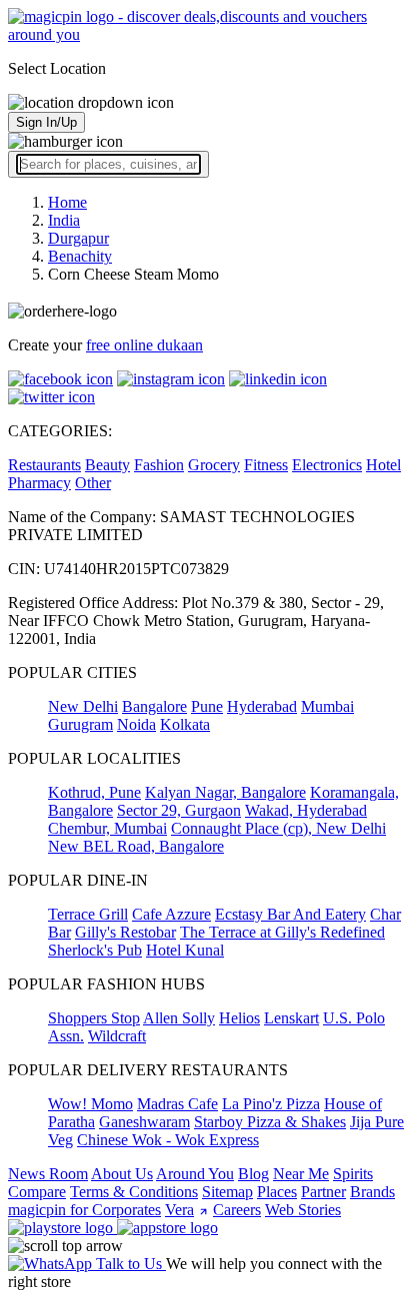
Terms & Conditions (134, 1191)
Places (277, 1191)
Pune (207, 706)
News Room (48, 1173)
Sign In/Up (46, 122)
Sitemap (227, 1191)
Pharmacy (39, 482)
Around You (195, 1173)
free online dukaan (144, 344)
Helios (239, 1017)
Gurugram (80, 724)
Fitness (266, 464)
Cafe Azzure (171, 914)
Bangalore (154, 706)
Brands (372, 1191)
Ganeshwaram (144, 1121)
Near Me (301, 1173)
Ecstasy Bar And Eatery (290, 914)
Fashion (159, 464)
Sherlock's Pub (95, 950)
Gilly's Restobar (125, 932)
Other (93, 482)
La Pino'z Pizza (271, 1103)
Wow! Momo (90, 1103)
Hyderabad (262, 706)
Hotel (383, 464)
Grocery (214, 464)
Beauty (107, 464)
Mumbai (327, 706)
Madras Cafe (177, 1103)
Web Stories (303, 1209)
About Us (122, 1173)
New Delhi (83, 706)
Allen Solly (179, 1017)
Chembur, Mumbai (107, 828)
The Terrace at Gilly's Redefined (282, 932)
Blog (253, 1173)
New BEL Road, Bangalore (136, 846)
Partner (323, 1191)
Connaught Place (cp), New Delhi (278, 828)
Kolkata (185, 724)
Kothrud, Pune (94, 792)
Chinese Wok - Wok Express (168, 1139)
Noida (136, 724)
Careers (237, 1209)
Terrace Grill (88, 914)
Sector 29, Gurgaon (179, 810)
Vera (179, 1209)
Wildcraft (117, 1035)
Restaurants (44, 464)
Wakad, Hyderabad (306, 810)
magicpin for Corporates (84, 1209)
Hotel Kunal (185, 950)
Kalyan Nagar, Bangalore (225, 792)
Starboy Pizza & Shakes (270, 1121)
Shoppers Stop (94, 1017)
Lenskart (291, 1017)
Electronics (327, 464)
